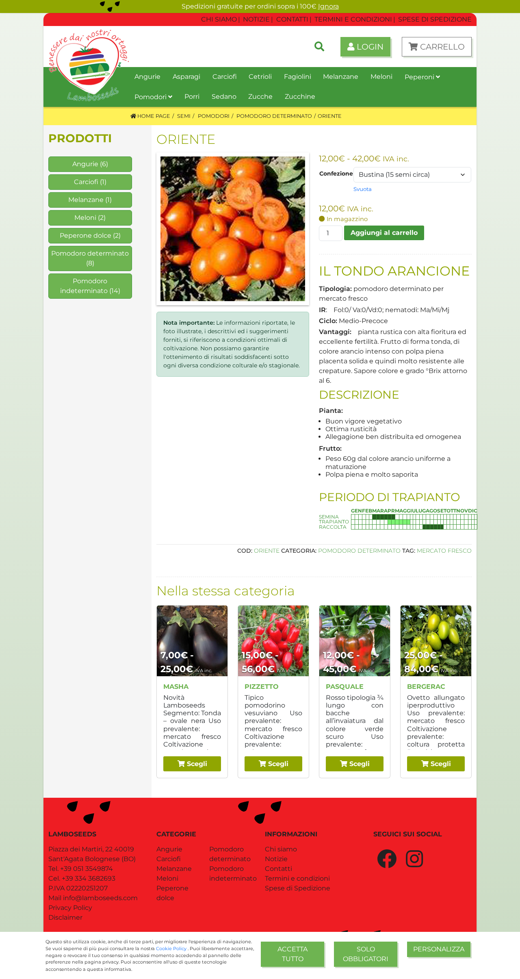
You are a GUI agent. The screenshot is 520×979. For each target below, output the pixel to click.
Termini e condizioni (297, 878)
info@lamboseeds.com (100, 898)
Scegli (196, 764)
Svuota (362, 189)
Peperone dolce (85, 235)
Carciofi (86, 182)
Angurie (85, 164)
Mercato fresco (444, 550)
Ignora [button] (328, 6)
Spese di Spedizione (297, 888)
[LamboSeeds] (89, 46)
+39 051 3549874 (86, 869)
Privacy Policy (70, 908)
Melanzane (86, 200)
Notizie (276, 859)
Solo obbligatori (365, 954)
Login (369, 47)
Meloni (85, 217)
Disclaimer (65, 917)
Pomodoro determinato (90, 253)
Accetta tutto (292, 954)
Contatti (278, 869)
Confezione (336, 173)
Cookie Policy (172, 948)
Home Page (153, 116)
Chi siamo (281, 849)
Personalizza (438, 949)
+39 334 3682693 (88, 878)
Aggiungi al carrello (384, 233)
